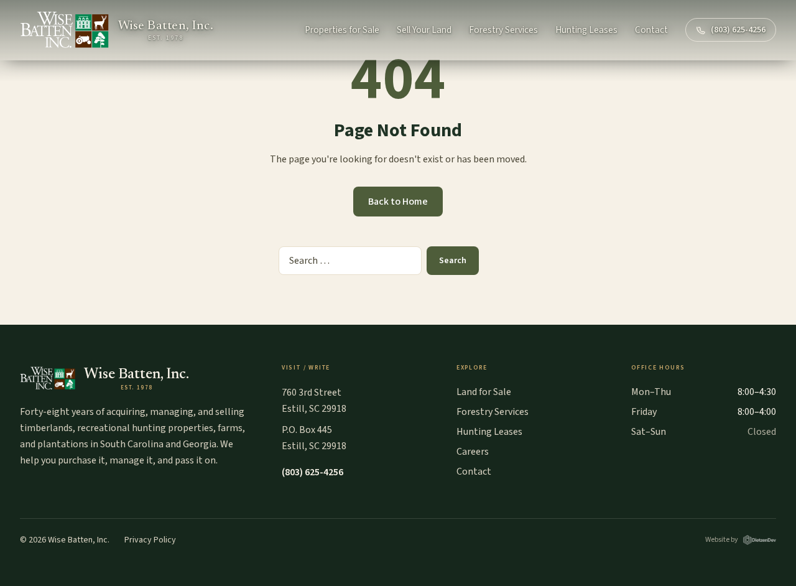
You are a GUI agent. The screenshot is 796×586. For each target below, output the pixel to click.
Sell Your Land (424, 30)
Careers (472, 451)
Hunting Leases (586, 30)
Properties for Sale (342, 30)
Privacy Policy (150, 540)
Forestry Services (503, 30)
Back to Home (398, 201)
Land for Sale (483, 392)
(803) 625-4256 (738, 30)
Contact (651, 30)
